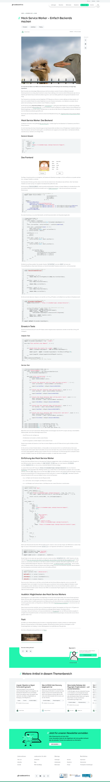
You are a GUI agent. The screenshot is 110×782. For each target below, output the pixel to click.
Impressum (82, 759)
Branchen (61, 5)
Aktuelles (93, 1)
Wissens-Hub (84, 5)
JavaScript (33, 27)
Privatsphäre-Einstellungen (86, 764)
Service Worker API (37, 107)
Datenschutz (83, 762)
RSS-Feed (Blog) (38, 764)
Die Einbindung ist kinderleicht (61, 603)
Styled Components (53, 188)
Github (45, 630)
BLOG (36, 13)
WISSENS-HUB (29, 13)
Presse (68, 764)
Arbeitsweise (57, 762)
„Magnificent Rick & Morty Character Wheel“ (70, 113)
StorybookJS (56, 611)
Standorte (76, 5)
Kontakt (98, 1)
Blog (35, 762)
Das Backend (24, 469)
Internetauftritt (48, 105)
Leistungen (53, 5)
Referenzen (68, 5)
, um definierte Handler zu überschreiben (62, 563)
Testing (40, 27)
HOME (22, 13)
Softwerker (36, 759)
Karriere (92, 5)
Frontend (25, 27)
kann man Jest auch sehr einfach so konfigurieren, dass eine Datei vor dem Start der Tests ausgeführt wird (50, 560)
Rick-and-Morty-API (44, 123)
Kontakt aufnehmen (87, 655)
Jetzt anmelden (54, 744)
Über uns (88, 1)
